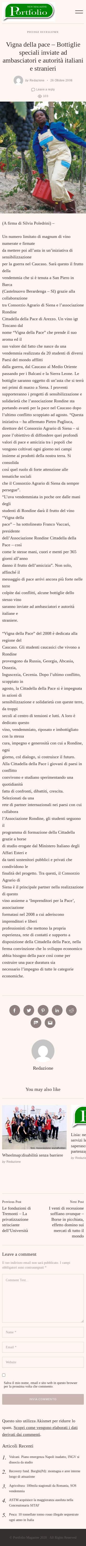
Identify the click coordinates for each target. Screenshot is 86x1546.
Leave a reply (45, 89)
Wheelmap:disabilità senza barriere (32, 1155)
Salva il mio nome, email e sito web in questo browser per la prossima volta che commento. (40, 1384)
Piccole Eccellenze (43, 32)
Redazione (37, 80)
